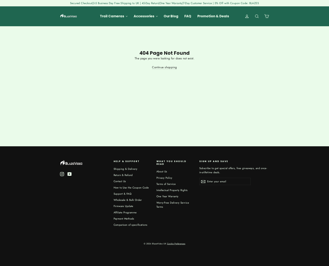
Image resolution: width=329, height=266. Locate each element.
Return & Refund (123, 175)
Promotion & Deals (213, 16)
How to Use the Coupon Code (131, 188)
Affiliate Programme (125, 212)
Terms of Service (166, 184)
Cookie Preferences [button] (176, 243)
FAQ (187, 16)
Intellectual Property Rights (172, 190)
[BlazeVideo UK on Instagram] (62, 174)
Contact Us (120, 181)
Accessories (144, 16)
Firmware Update (123, 206)
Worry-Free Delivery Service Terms (172, 205)
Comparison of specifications (130, 225)
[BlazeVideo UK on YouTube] (70, 174)
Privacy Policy (164, 178)
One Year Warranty (167, 196)
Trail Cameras (112, 16)
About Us (161, 171)
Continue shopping (164, 67)
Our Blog (171, 16)
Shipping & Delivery (125, 169)
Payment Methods (124, 219)
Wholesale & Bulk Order (128, 200)
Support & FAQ (123, 194)
